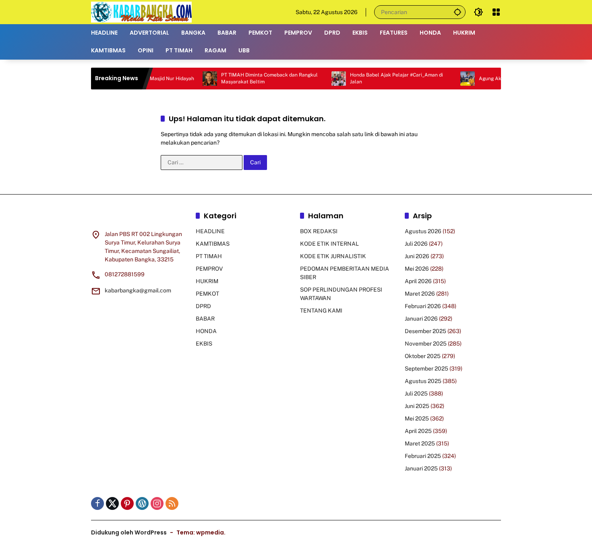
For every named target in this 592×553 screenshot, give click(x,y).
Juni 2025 (417, 406)
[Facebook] (97, 503)
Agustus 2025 (423, 381)
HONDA (206, 331)
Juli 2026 (416, 243)
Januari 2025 (421, 468)
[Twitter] (112, 503)
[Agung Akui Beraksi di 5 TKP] (454, 78)
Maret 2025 (420, 443)
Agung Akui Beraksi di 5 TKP (498, 78)
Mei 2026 (417, 268)
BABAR (205, 318)
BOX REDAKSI (318, 231)
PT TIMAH (209, 256)
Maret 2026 (420, 293)
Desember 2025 (425, 331)
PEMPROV (209, 268)
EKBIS (204, 343)
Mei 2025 (417, 418)
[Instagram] (157, 503)
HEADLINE (210, 231)
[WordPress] (142, 503)
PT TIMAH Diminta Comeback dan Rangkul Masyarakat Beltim (256, 78)
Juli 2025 (416, 393)
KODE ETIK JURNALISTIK (333, 256)
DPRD (203, 306)
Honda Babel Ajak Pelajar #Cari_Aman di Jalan (383, 78)
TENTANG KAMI (321, 310)
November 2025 (426, 343)
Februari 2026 (423, 306)
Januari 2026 (421, 318)
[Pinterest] (127, 503)
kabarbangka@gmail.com (138, 290)
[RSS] (172, 503)
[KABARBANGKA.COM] (141, 11)
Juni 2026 (417, 256)
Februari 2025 (423, 456)
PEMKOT (207, 293)
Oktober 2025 (423, 356)
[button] (457, 12)
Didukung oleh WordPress (129, 532)
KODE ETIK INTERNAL (329, 243)
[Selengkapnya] (139, 217)
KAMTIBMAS (213, 243)
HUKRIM (207, 281)
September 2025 (426, 368)
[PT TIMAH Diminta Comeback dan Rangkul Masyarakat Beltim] (197, 78)
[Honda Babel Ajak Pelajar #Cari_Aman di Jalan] (326, 78)
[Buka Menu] (496, 12)
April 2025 (418, 431)
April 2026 (418, 281)
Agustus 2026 (423, 231)
